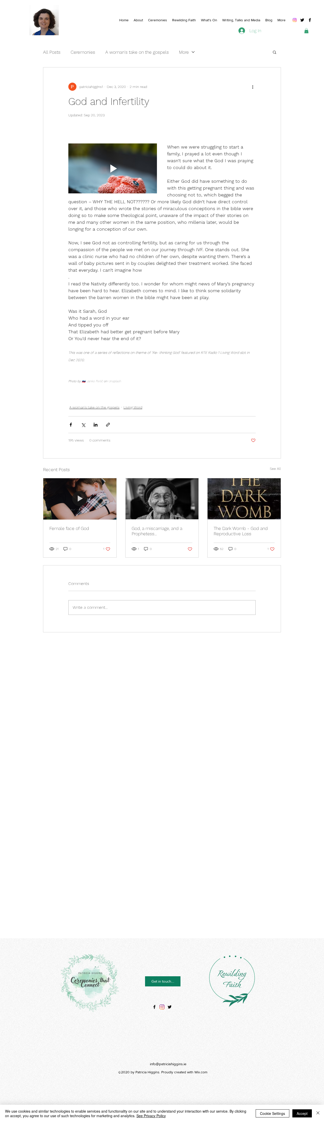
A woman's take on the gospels (137, 52)
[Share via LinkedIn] (95, 424)
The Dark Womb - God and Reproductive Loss (241, 531)
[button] (306, 30)
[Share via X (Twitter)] (83, 424)
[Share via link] (108, 424)
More (184, 52)
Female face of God (69, 528)
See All (275, 469)
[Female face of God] (79, 498)
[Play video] (112, 168)
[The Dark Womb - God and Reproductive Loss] (244, 498)
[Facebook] (309, 20)
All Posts (51, 52)
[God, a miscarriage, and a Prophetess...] (162, 498)
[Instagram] (294, 20)
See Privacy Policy (151, 1115)
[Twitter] (302, 20)
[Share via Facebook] (70, 424)
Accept (302, 1113)
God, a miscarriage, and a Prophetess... (157, 531)
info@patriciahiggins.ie (168, 1064)
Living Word (133, 407)
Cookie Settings (272, 1113)
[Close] (318, 1113)
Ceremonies (83, 52)
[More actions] (253, 87)
